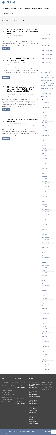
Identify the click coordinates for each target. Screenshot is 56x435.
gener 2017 (44, 336)
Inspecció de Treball (14, 125)
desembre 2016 (45, 339)
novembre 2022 (45, 183)
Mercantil (48, 87)
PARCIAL (52, 87)
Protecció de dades (49, 88)
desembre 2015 (45, 364)
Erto (44, 80)
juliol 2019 (44, 267)
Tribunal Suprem (48, 96)
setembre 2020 (45, 244)
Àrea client (46, 8)
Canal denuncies (6, 13)
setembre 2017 (45, 318)
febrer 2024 (44, 150)
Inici (3, 8)
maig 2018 (44, 298)
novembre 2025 (45, 102)
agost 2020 (44, 247)
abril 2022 (44, 199)
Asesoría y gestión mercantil (46, 39)
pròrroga (43, 90)
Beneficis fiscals (13, 37)
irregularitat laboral (23, 125)
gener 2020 (44, 255)
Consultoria (20, 8)
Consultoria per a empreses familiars (33, 404)
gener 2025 (44, 125)
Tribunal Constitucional (24, 64)
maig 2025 (44, 115)
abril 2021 (44, 227)
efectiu (51, 79)
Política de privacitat (33, 423)
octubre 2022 (45, 186)
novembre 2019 (45, 260)
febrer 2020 (44, 252)
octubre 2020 (45, 242)
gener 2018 (44, 308)
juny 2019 (44, 270)
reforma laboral (48, 90)
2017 (42, 71)
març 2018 (44, 303)
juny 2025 (44, 112)
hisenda (51, 82)
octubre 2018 (45, 290)
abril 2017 (44, 328)
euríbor (46, 80)
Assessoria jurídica (18, 35)
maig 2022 (44, 196)
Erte (42, 80)
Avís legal (31, 419)
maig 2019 (44, 272)
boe (46, 74)
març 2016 (44, 359)
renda (50, 91)
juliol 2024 (44, 138)
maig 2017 (44, 326)
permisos (43, 88)
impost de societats (45, 83)
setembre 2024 (45, 135)
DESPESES (51, 77)
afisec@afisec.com (21, 387)
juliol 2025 (44, 110)
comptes (43, 75)
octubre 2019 (45, 262)
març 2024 (44, 148)
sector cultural (21, 37)
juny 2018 (44, 295)
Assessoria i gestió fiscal (19, 62)
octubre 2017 (45, 316)
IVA (52, 85)
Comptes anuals (48, 75)
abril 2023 (44, 171)
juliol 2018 (44, 293)
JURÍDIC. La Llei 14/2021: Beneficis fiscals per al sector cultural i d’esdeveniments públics (22, 31)
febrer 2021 (44, 232)
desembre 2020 (45, 237)
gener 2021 (44, 234)
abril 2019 (44, 275)
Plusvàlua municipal (14, 64)
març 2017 (44, 331)
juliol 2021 (44, 219)
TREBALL (42, 96)
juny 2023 (44, 166)
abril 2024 (44, 145)
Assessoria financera (47, 48)
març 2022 (44, 201)
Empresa (7, 8)
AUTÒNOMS (48, 72)
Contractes (43, 77)
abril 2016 (44, 356)
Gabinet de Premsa (33, 410)
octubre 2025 (45, 105)
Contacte (40, 8)
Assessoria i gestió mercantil (46, 59)
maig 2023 (44, 168)
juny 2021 (44, 222)
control (47, 77)
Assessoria (13, 8)
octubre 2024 (45, 133)
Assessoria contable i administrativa (22, 93)
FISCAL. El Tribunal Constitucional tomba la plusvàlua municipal (22, 59)
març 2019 (44, 278)
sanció (49, 93)
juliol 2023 (44, 163)
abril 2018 (44, 300)
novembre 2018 (45, 288)
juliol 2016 (44, 349)
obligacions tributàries (25, 94)
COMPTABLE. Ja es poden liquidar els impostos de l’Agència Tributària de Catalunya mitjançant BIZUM (21, 89)
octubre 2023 (45, 161)
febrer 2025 (44, 122)
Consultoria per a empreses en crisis (33, 400)
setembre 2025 (45, 107)
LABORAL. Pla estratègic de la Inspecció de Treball (22, 120)
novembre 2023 (45, 158)
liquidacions (43, 87)
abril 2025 (44, 117)
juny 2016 (44, 351)
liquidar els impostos (14, 94)
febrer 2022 (44, 204)
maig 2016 (44, 354)
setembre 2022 (45, 189)
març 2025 (44, 120)
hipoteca (47, 82)
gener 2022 (44, 206)
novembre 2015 (45, 367)
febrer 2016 (44, 361)
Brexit (48, 74)
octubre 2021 (45, 214)
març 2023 (44, 173)
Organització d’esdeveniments (33, 407)
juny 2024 (44, 140)
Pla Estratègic (31, 125)
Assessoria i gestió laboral (20, 123)
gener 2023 (44, 178)
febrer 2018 (44, 305)
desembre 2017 (45, 311)
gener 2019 (44, 283)
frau (44, 82)
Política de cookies (33, 421)
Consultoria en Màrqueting (32, 416)
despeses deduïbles (45, 79)
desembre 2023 (45, 155)
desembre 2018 (45, 285)
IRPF (51, 85)
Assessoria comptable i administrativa (34, 384)
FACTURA (50, 80)
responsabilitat (44, 93)
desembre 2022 (45, 181)
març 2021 (44, 229)
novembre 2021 (45, 211)
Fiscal (42, 82)
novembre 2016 (45, 341)
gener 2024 (44, 153)
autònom (43, 74)
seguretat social (44, 95)
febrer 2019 (44, 280)
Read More (6, 48)
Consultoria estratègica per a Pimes (34, 397)
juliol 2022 (44, 191)
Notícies (34, 8)
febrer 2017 (44, 333)
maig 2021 (44, 224)
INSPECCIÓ (52, 83)
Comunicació (28, 8)
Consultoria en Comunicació (32, 413)
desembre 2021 (45, 209)
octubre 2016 (45, 344)
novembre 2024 (45, 130)
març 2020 (44, 250)
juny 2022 (44, 194)
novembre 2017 (45, 313)
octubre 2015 (45, 369)
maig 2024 (44, 143)
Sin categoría (45, 65)
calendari (52, 74)
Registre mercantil (45, 91)
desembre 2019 (45, 257)
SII (48, 95)
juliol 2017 (44, 321)
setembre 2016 (45, 346)
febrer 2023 (44, 176)
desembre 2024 (45, 128)
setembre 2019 (45, 265)
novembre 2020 (45, 239)
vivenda (42, 98)
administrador (46, 71)
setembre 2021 (45, 217)
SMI (50, 95)
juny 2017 (44, 323)
